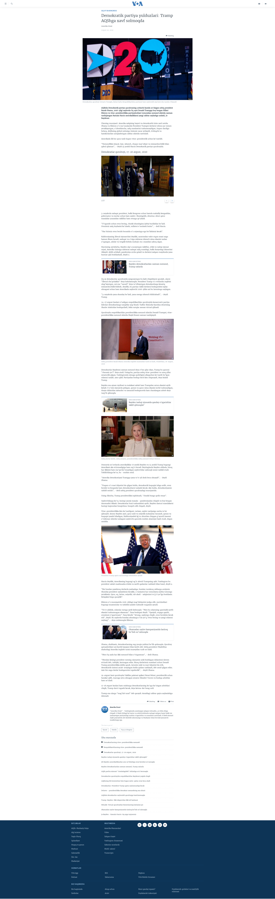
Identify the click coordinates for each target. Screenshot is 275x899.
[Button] (170, 35)
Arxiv (107, 893)
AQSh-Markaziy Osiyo (80, 828)
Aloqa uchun (110, 889)
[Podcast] (160, 825)
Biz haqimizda (76, 889)
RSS (106, 873)
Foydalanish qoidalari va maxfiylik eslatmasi (185, 890)
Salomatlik (75, 853)
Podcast (74, 877)
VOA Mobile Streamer (146, 877)
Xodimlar (75, 893)
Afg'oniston (76, 832)
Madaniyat (75, 861)
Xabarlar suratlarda (111, 845)
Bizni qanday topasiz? (146, 889)
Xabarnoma (109, 877)
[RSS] (155, 825)
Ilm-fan (74, 857)
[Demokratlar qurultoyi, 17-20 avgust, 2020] (137, 176)
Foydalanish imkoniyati (147, 893)
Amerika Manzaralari (112, 828)
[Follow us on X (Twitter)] (145, 825)
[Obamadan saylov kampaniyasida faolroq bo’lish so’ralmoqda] (115, 632)
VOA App (74, 873)
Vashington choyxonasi (113, 841)
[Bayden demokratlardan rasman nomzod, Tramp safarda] (115, 267)
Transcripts (108, 853)
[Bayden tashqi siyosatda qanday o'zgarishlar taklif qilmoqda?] (115, 405)
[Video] (266, 3)
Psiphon (141, 873)
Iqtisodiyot (75, 841)
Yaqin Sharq (76, 837)
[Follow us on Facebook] (140, 825)
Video (106, 832)
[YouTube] (259, 3)
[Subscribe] (165, 825)
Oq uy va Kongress (109, 11)
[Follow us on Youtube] (150, 825)
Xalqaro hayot (109, 837)
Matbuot (74, 849)
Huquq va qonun (77, 845)
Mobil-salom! (109, 849)
